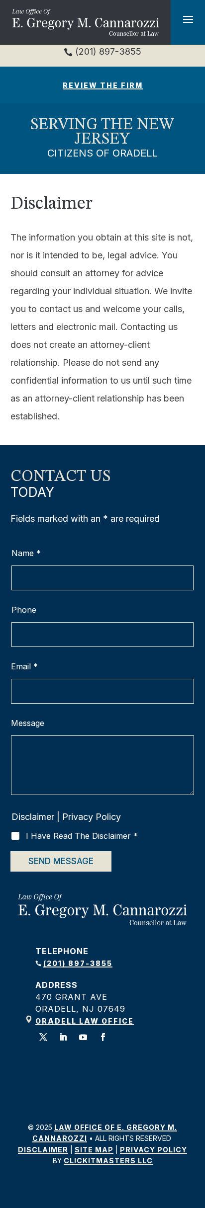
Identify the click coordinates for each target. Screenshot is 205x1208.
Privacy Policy (91, 816)
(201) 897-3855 (107, 51)
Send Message (61, 861)
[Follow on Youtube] (83, 1037)
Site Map (94, 1149)
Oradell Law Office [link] (84, 1021)
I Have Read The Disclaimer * (82, 836)
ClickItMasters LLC (108, 1160)
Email (24, 666)
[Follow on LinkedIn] (63, 1037)
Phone (23, 610)
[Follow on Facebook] (103, 1037)
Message (27, 723)
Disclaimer (32, 816)
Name (26, 553)
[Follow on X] (43, 1037)
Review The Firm (103, 85)
